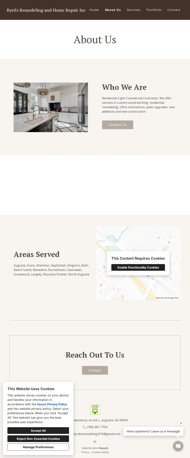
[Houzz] (95, 441)
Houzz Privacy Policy (52, 404)
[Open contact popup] (178, 446)
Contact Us (118, 124)
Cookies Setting (100, 452)
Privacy (85, 452)
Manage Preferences (38, 447)
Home (94, 10)
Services (134, 10)
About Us (113, 10)
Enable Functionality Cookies (138, 267)
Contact (174, 10)
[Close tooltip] (181, 423)
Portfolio (153, 10)
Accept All (38, 430)
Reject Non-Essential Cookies (38, 439)
